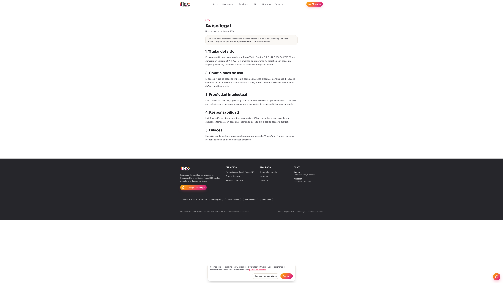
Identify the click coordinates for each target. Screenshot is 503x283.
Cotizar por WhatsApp (195, 187)
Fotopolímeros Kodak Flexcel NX (240, 172)
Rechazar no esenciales (266, 276)
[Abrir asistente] (496, 276)
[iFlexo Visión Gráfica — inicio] (185, 4)
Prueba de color (233, 176)
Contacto (279, 4)
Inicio (215, 4)
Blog (256, 4)
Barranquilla (216, 199)
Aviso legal (301, 212)
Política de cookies (315, 212)
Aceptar (286, 276)
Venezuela (266, 199)
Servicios (243, 4)
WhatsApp (316, 4)
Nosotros (266, 4)
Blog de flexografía (268, 172)
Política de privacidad (286, 212)
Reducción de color (234, 180)
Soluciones (227, 4)
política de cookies (257, 270)
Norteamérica (250, 199)
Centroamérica (233, 199)
